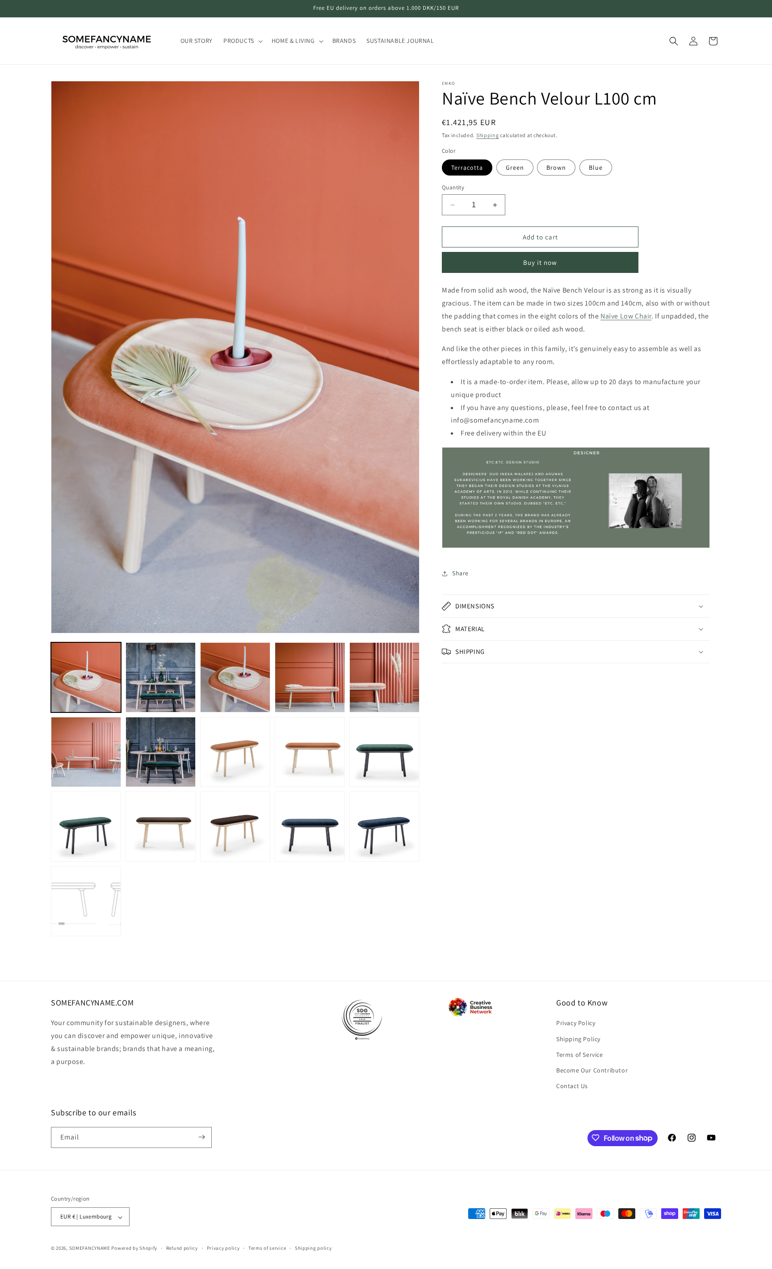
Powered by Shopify (134, 1248)
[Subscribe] (201, 1137)
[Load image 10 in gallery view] (384, 752)
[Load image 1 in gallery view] (86, 677)
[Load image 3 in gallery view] (235, 677)
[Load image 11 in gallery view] (86, 827)
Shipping (487, 135)
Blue (596, 167)
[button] (242, 40)
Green (515, 167)
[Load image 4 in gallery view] (310, 677)
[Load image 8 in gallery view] (235, 752)
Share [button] (460, 574)
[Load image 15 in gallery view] (384, 827)
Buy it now (540, 262)
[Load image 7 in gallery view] (161, 752)
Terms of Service (579, 1054)
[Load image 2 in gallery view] (161, 677)
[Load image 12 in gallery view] (161, 827)
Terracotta (467, 167)
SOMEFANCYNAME (89, 1248)
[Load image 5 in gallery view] (384, 677)
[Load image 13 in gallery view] (235, 827)
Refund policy (182, 1248)
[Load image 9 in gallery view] (310, 752)
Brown (556, 167)
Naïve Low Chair (625, 316)
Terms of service (267, 1248)
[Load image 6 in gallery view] (86, 752)
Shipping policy (313, 1248)
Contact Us (572, 1086)
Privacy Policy (575, 1023)
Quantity (453, 187)
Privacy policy (223, 1248)
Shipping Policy (578, 1038)
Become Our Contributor (592, 1070)
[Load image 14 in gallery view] (310, 827)
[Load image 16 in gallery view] (86, 901)
